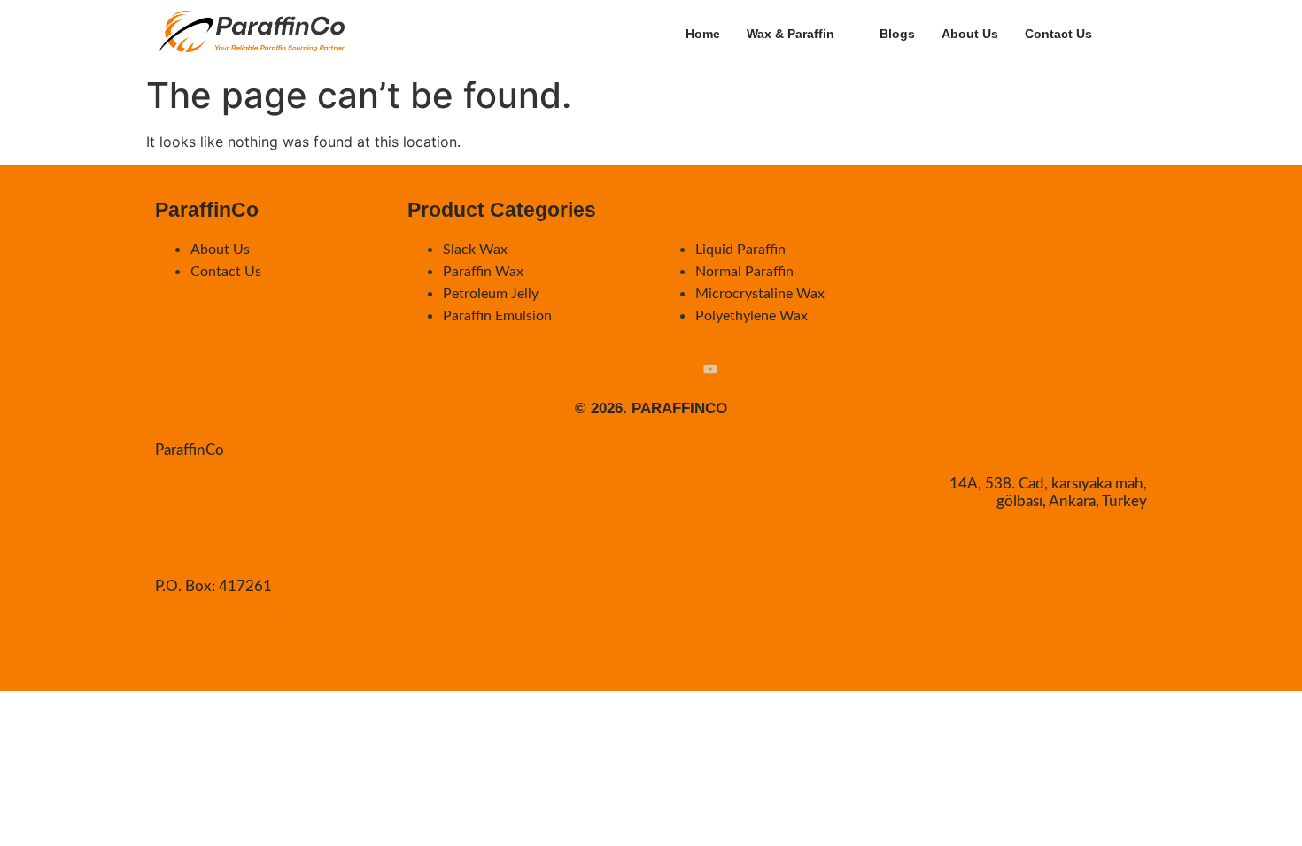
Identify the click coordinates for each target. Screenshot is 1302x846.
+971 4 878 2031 (213, 553)
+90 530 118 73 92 (1082, 535)
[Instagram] (590, 371)
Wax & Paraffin (790, 34)
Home (703, 34)
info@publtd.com (1089, 565)
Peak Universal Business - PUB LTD (1031, 450)
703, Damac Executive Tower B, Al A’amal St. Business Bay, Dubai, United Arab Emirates (268, 501)
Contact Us (1058, 34)
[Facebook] (621, 371)
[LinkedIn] (652, 371)
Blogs (897, 34)
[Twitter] (683, 371)
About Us (970, 34)
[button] (1154, 31)
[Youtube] (710, 371)
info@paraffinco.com (223, 619)
